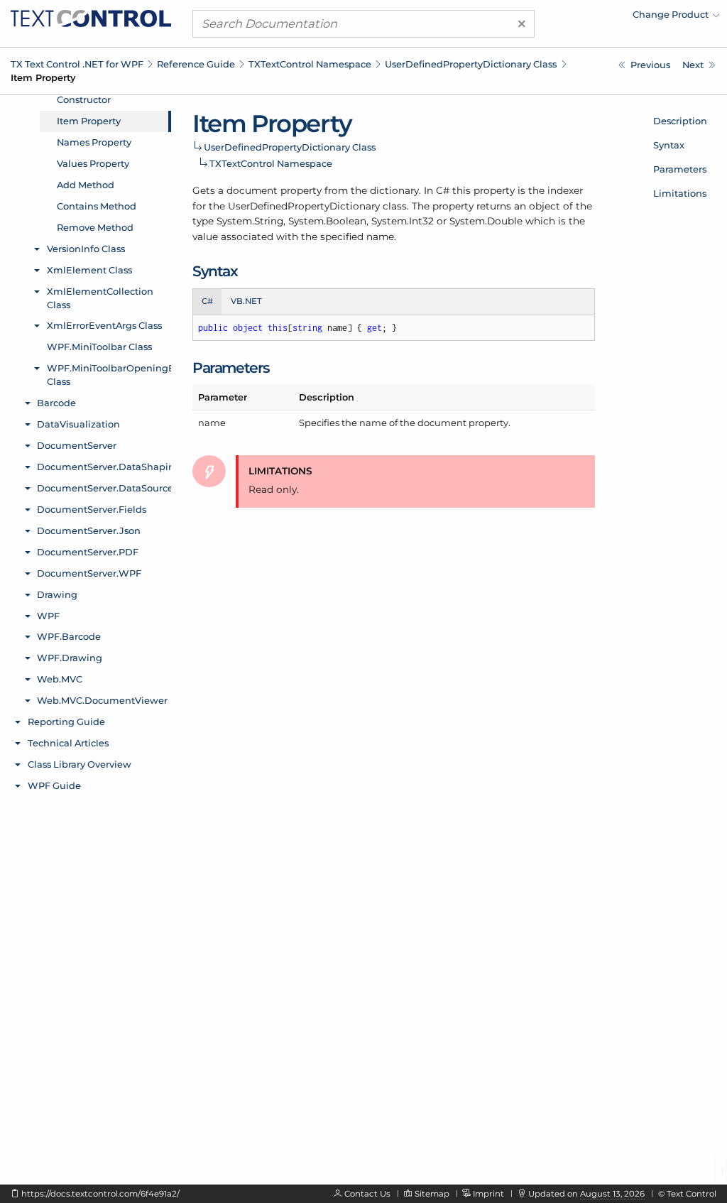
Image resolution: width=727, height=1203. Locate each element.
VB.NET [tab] (246, 301)
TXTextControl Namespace (309, 64)
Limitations (679, 193)
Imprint (488, 1194)
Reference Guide (196, 64)
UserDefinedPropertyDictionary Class (471, 64)
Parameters (679, 169)
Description (680, 120)
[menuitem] (595, 18)
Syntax (668, 145)
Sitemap (432, 1194)
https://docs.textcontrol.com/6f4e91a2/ (100, 1194)
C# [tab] (207, 301)
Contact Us (367, 1194)
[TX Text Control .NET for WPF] (91, 17)
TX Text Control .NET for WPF (77, 64)
